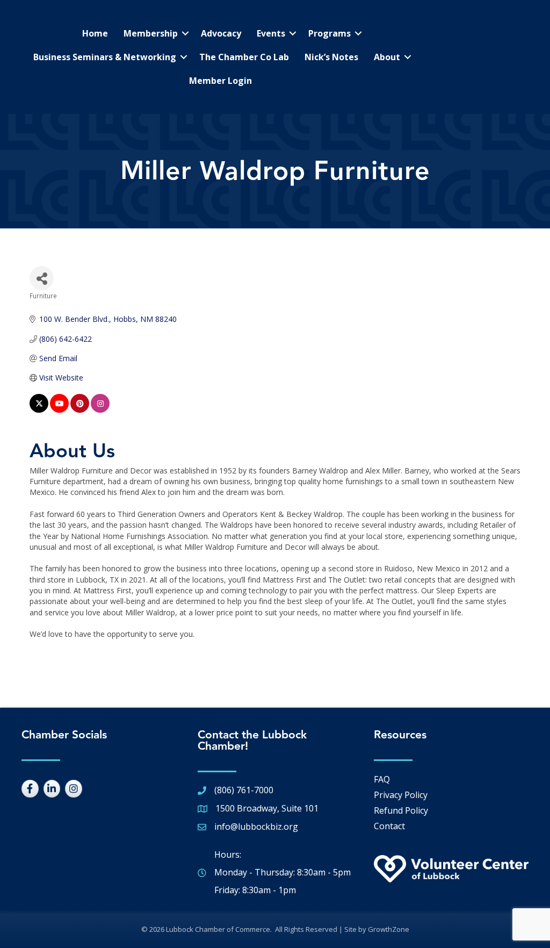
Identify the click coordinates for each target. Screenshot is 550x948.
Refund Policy (401, 810)
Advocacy (221, 33)
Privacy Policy (401, 795)
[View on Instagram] (100, 410)
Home (95, 33)
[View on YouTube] (59, 410)
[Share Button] (42, 278)
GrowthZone (388, 929)
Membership (151, 33)
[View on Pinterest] (79, 410)
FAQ (382, 779)
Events (271, 33)
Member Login (220, 81)
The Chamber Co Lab (244, 57)
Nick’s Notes (331, 57)
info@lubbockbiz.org (256, 826)
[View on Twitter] (39, 410)
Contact (389, 826)
